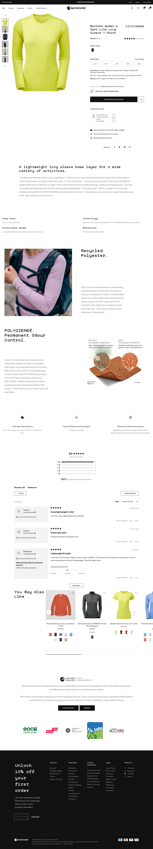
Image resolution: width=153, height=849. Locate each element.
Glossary (87, 708)
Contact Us (72, 799)
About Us (53, 768)
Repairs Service (92, 776)
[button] (134, 38)
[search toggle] (132, 8)
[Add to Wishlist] (141, 99)
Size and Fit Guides (93, 773)
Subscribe (35, 817)
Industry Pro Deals (56, 779)
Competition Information (110, 789)
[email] (130, 147)
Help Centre (72, 768)
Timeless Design (92, 779)
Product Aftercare (93, 781)
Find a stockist (147, 2)
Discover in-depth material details (107, 91)
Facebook (131, 768)
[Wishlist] (138, 8)
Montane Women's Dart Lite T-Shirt (124, 624)
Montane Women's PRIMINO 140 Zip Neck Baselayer (92, 625)
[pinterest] (125, 147)
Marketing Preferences (110, 783)
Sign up (138, 2)
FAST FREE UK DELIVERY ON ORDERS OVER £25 (98, 2)
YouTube (131, 774)
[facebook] (114, 147)
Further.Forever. (68, 708)
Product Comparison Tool (74, 792)
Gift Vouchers (73, 782)
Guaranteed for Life (93, 770)
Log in (130, 2)
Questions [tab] (32, 488)
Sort (117, 501)
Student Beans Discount (73, 778)
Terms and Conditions (109, 775)
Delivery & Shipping (74, 785)
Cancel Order (73, 796)
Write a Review (132, 494)
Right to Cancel (111, 779)
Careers (52, 776)
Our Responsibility (56, 771)
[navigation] (49, 612)
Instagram (131, 771)
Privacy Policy (110, 771)
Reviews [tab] (19, 488)
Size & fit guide (139, 59)
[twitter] (119, 147)
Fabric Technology (93, 784)
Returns (71, 788)
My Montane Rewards (72, 772)
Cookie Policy (110, 768)
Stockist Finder (55, 774)
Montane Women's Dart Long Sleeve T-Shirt (61, 625)
